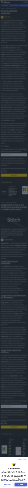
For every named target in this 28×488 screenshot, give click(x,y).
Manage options (7, 484)
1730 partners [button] (9, 471)
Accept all (20, 484)
